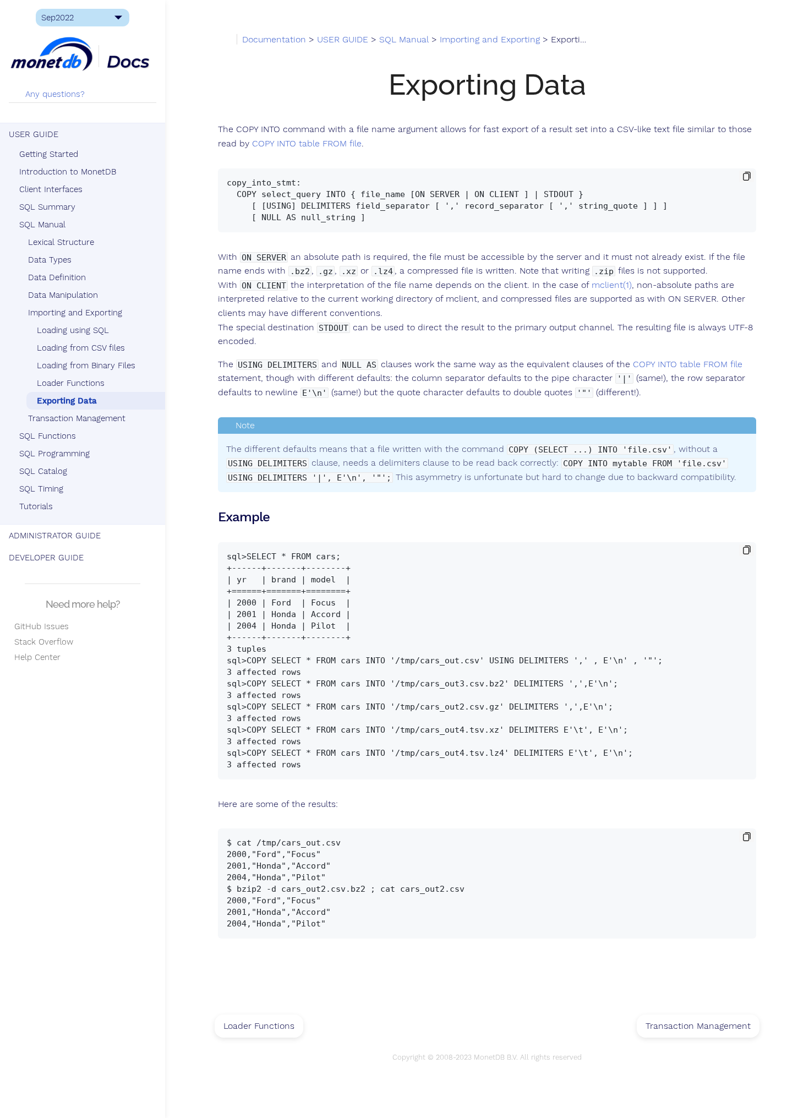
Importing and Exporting (75, 313)
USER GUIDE (33, 134)
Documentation (274, 40)
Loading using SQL (73, 330)
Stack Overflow (41, 642)
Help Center (35, 657)
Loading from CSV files (81, 348)
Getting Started (48, 154)
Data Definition (57, 277)
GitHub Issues (39, 626)
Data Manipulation (63, 295)
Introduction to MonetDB (67, 172)
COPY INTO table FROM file (307, 144)
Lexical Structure (61, 242)
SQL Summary (47, 207)
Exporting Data (67, 401)
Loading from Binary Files (86, 365)
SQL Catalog (43, 471)
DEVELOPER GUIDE (46, 558)
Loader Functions (71, 383)
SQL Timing (41, 489)
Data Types (50, 260)
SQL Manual (42, 225)
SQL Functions (47, 436)
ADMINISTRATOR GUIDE (55, 536)
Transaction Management (76, 418)
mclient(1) (612, 285)
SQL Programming (54, 454)
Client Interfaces (51, 189)
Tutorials (36, 506)
